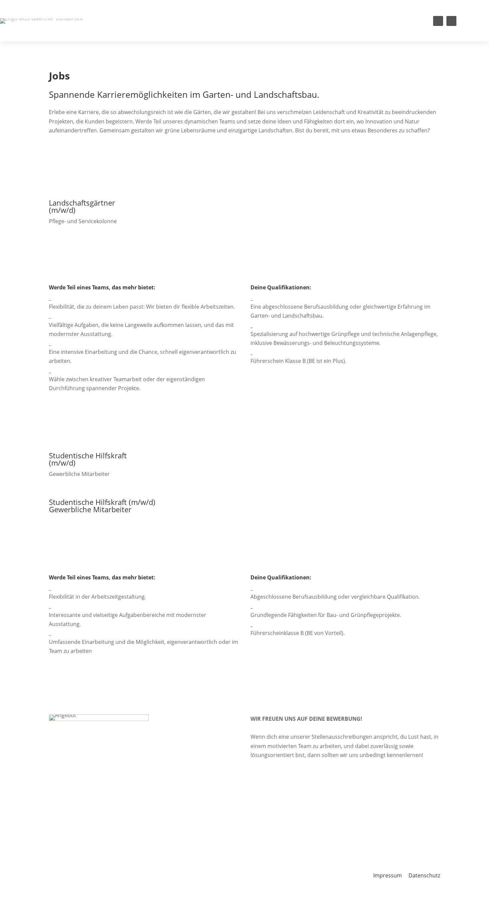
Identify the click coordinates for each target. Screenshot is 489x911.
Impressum (387, 875)
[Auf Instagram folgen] (451, 21)
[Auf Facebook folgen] (438, 21)
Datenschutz (424, 875)
